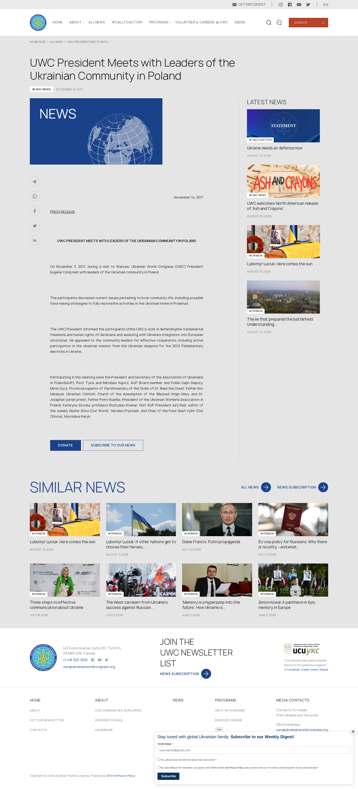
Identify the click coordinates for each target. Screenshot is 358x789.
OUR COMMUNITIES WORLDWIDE (118, 710)
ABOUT (75, 22)
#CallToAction (127, 22)
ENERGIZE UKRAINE (228, 720)
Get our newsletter (47, 720)
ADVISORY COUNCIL (109, 720)
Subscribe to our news (113, 445)
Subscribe (168, 776)
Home (58, 22)
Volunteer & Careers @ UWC (201, 22)
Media (240, 22)
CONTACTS (38, 730)
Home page (38, 42)
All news (96, 22)
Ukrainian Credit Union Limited (307, 669)
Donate (301, 22)
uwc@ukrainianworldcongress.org (89, 667)
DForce (111, 776)
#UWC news (41, 89)
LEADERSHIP (104, 730)
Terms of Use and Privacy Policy (227, 767)
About (35, 710)
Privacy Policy (126, 776)
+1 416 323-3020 (75, 660)
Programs (159, 22)
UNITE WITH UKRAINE (230, 710)
